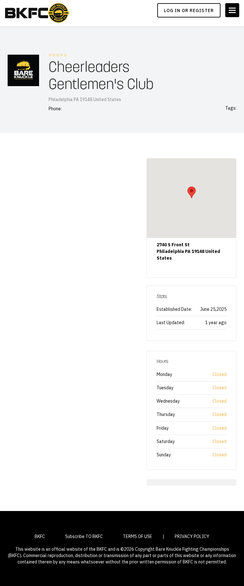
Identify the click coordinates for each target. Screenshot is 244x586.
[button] (191, 192)
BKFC (40, 536)
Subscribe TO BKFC (84, 536)
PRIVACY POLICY (192, 536)
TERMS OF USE (137, 536)
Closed (220, 374)
